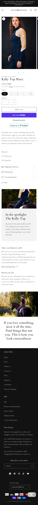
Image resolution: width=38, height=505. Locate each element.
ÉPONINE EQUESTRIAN (16, 501)
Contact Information (11, 420)
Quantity (4, 98)
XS (5, 94)
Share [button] (5, 183)
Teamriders (7, 385)
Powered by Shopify (26, 501)
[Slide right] (23, 73)
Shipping (11, 86)
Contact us (7, 371)
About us (7, 366)
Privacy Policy (8, 411)
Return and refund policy (12, 407)
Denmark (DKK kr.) (18, 487)
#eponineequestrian (8, 267)
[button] (2, 10)
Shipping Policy (9, 416)
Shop (5, 362)
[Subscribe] (31, 466)
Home (6, 357)
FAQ (5, 376)
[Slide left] (14, 73)
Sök (5, 402)
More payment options (19, 120)
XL (31, 94)
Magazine (7, 380)
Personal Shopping (10, 389)
